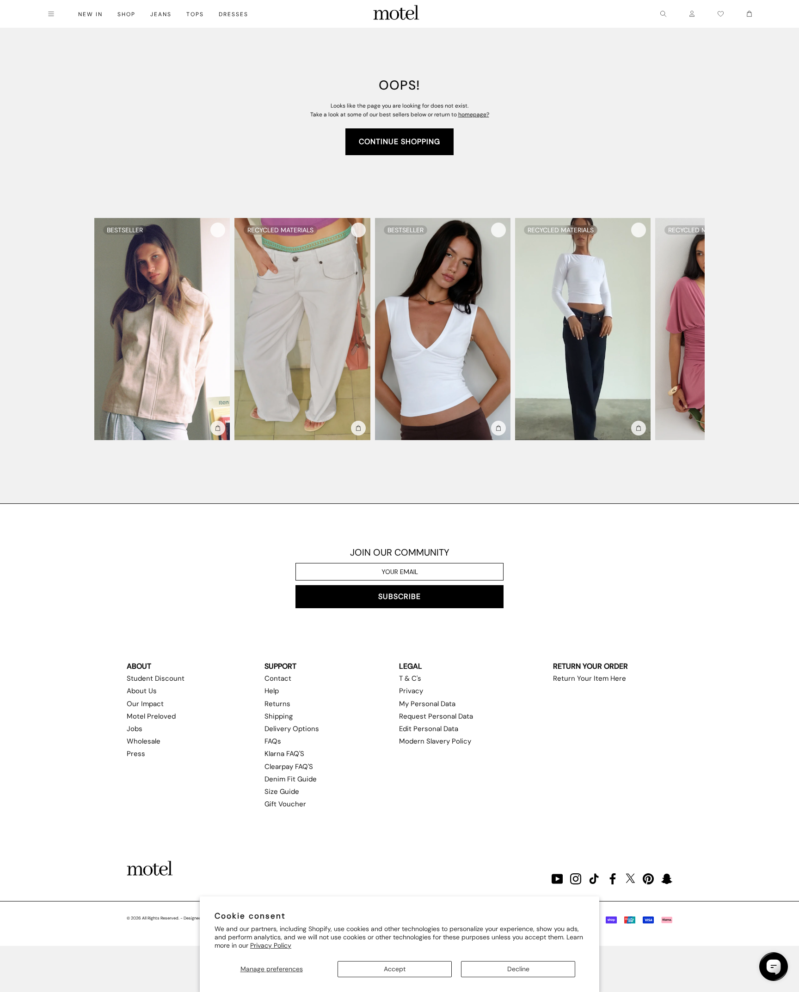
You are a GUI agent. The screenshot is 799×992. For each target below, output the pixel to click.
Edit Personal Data (428, 728)
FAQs (272, 741)
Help (271, 691)
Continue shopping (399, 141)
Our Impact (145, 703)
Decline (518, 969)
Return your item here (589, 678)
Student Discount (155, 678)
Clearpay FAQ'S (288, 766)
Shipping (278, 716)
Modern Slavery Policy (435, 741)
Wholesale (143, 741)
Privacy (411, 691)
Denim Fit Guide (290, 779)
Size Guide (281, 791)
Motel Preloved (151, 716)
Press (136, 753)
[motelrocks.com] (396, 14)
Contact (277, 678)
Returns (277, 703)
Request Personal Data (436, 716)
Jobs (134, 728)
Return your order (590, 666)
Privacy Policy (270, 945)
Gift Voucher (285, 804)
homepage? (473, 114)
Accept (395, 969)
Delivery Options (291, 728)
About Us (142, 691)
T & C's (410, 678)
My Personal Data (427, 703)
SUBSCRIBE (399, 596)
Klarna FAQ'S (284, 753)
